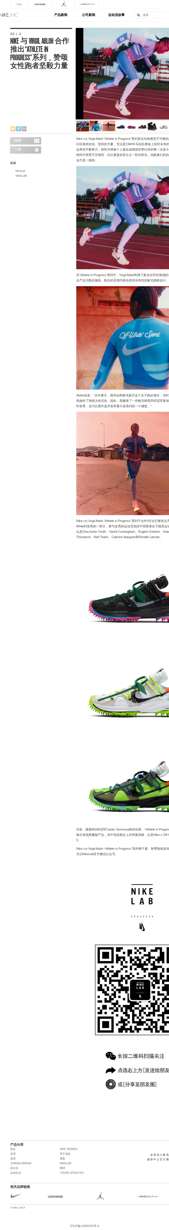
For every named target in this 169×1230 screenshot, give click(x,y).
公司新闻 (88, 14)
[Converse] (40, 4)
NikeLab (20, 170)
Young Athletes (72, 1172)
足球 (13, 1153)
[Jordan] (63, 4)
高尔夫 (14, 1168)
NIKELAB (21, 175)
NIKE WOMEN (68, 1149)
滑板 (62, 1158)
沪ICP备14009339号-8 (84, 1226)
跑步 (13, 1149)
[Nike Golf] (87, 4)
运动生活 (15, 1172)
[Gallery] (25, 140)
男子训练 (65, 1153)
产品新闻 (60, 14)
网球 (62, 1168)
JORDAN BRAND (20, 1163)
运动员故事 (116, 14)
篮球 (13, 1158)
